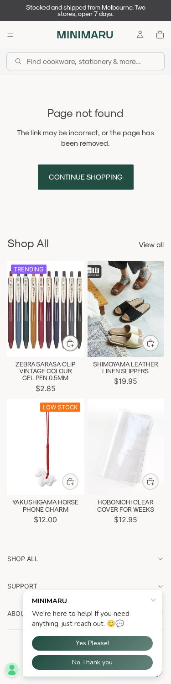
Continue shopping (86, 176)
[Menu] (10, 34)
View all (151, 244)
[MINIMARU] (85, 34)
